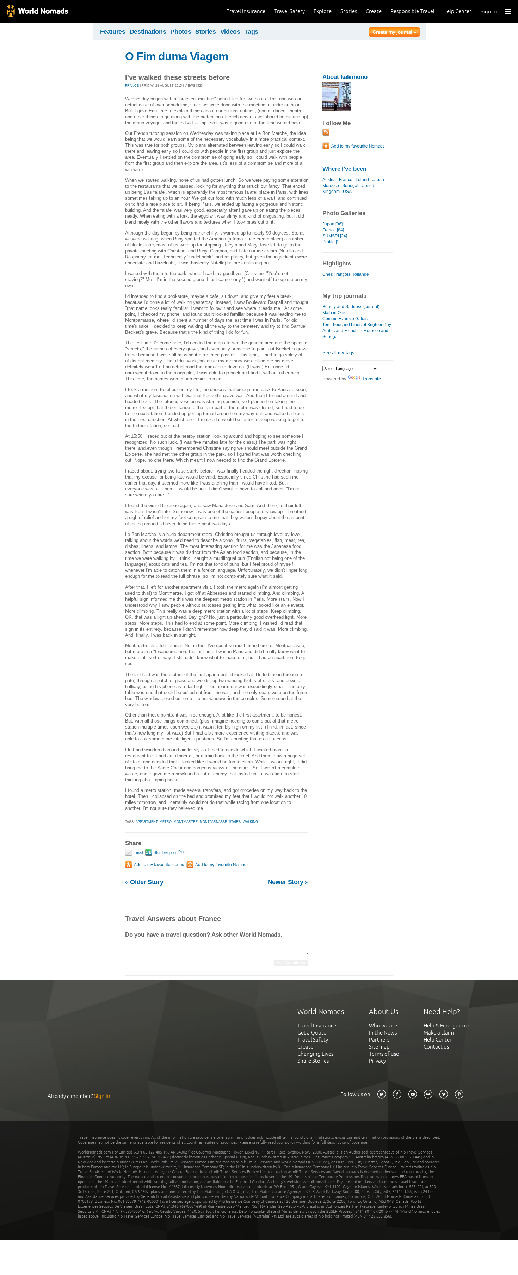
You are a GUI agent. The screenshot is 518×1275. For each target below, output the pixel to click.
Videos (230, 31)
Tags (251, 31)
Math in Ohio (334, 312)
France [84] (333, 229)
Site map (379, 1047)
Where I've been (344, 168)
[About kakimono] (336, 109)
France (345, 179)
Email (137, 852)
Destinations (148, 31)
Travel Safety (289, 11)
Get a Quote (311, 1033)
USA (347, 191)
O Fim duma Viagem (176, 56)
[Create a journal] (394, 33)
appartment (147, 822)
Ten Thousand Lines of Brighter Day (356, 324)
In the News (383, 1033)
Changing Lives (315, 1054)
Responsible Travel (412, 11)
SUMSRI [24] (334, 235)
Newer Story (288, 882)
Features (112, 31)
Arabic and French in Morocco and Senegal (355, 333)
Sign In (489, 11)
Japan (378, 179)
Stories (348, 11)
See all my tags (338, 352)
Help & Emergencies (447, 1026)
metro (166, 822)
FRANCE (132, 85)
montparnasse (213, 822)
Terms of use (384, 1054)
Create (374, 11)
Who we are (383, 1026)
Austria (329, 179)
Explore (323, 11)
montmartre (186, 822)
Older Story (144, 882)
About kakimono (345, 77)
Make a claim (439, 1033)
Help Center (457, 11)
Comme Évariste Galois (345, 318)
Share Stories (313, 1061)
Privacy (377, 1061)
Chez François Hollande (345, 274)
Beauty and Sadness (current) (351, 306)
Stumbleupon (164, 852)
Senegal (350, 185)
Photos (180, 31)
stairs (235, 822)
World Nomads (37, 11)
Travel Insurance (246, 11)
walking (250, 822)
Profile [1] (331, 241)
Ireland (362, 179)
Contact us (436, 1047)
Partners (379, 1040)
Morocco (330, 185)
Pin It (182, 852)
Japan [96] (332, 223)
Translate (371, 378)
